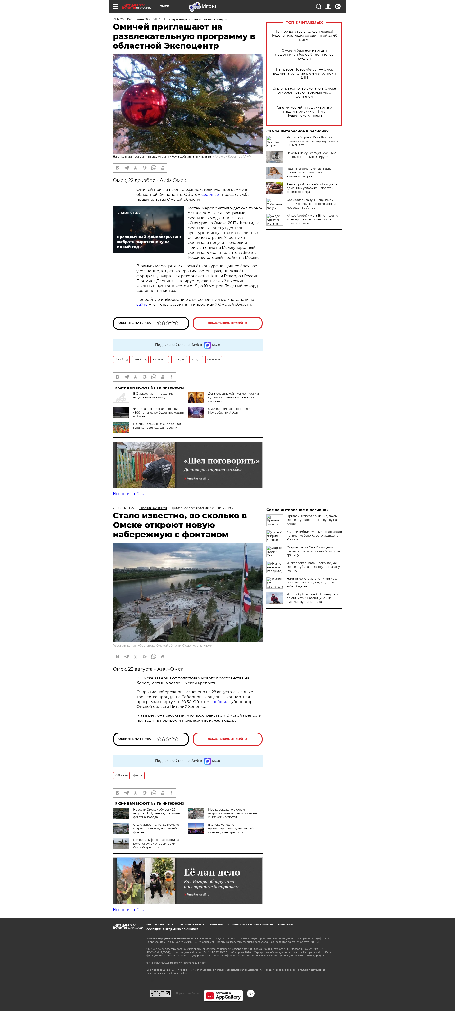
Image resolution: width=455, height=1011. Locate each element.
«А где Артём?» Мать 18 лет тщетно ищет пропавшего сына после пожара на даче (312, 219)
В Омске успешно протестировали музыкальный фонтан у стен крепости (231, 828)
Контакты (285, 924)
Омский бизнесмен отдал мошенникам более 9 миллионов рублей (304, 55)
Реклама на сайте (159, 924)
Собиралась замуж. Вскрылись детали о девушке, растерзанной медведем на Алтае (311, 203)
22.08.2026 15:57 (124, 508)
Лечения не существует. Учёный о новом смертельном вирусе (311, 155)
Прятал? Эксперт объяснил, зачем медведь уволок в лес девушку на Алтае (312, 519)
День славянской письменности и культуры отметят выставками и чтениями (233, 397)
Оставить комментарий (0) (227, 323)
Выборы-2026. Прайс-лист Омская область (241, 924)
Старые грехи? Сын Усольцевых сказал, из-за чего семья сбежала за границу (313, 551)
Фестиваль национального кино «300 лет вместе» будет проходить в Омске (158, 412)
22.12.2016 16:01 (123, 19)
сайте (142, 304)
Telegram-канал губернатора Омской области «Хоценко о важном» (162, 645)
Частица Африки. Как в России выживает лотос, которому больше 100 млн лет (313, 141)
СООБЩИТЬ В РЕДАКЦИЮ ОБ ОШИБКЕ (172, 929)
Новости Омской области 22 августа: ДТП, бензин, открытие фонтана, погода (156, 813)
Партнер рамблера (187, 993)
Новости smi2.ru (128, 494)
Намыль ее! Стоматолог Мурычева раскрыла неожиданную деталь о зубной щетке (312, 582)
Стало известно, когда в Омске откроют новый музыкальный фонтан (156, 828)
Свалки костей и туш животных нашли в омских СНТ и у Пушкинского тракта (304, 111)
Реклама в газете (192, 924)
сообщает (211, 194)
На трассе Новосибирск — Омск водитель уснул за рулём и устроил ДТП (304, 74)
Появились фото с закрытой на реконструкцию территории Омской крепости (156, 843)
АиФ (247, 156)
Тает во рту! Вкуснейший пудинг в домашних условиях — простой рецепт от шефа (312, 188)
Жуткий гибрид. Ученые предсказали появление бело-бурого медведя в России (314, 535)
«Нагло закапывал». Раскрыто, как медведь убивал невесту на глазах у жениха (313, 566)
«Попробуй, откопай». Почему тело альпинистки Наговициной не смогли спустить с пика (313, 598)
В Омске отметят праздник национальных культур (153, 395)
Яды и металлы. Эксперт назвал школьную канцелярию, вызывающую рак (310, 172)
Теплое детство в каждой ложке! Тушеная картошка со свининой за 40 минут (304, 36)
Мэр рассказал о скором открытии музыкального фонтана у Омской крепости (233, 813)
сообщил (219, 702)
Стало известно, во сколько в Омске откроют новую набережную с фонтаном (304, 93)
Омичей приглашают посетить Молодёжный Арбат (230, 410)
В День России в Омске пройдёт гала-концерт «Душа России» (157, 425)
